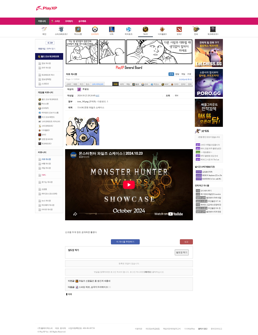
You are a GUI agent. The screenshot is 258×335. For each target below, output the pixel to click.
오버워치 (95, 34)
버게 (122, 84)
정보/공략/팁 (46, 79)
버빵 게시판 (46, 163)
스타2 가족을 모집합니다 (210, 145)
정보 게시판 (46, 63)
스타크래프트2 (61, 34)
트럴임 (85, 89)
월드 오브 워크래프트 (50, 99)
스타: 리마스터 (97, 84)
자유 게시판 (46, 159)
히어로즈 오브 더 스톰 (50, 113)
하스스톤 (78, 34)
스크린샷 (45, 84)
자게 (115, 84)
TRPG (44, 175)
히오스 (156, 84)
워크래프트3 (213, 34)
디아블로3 (162, 34)
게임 (183, 74)
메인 (44, 34)
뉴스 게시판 (46, 201)
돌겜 (137, 84)
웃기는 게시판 (47, 182)
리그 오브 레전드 (48, 117)
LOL (112, 34)
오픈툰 (44, 189)
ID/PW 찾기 (51, 49)
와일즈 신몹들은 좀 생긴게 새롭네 (94, 281)
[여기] (147, 272)
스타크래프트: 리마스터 (51, 121)
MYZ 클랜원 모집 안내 (209, 156)
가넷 (189, 74)
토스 (87, 84)
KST (97, 96)
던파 (196, 34)
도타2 (179, 34)
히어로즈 (129, 34)
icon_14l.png (82, 101)
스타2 (69, 84)
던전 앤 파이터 (47, 139)
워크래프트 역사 (48, 75)
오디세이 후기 (206, 191)
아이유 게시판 (47, 209)
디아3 (176, 84)
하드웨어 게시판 (48, 205)
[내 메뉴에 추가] (185, 79)
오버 (146, 84)
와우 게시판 (46, 68)
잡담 (177, 74)
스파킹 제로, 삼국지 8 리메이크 (93, 287)
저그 (81, 84)
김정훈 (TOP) (207, 172)
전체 (171, 74)
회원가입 (41, 49)
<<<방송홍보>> (206, 152)
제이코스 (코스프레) (49, 194)
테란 (75, 84)
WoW (145, 34)
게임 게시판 (46, 168)
